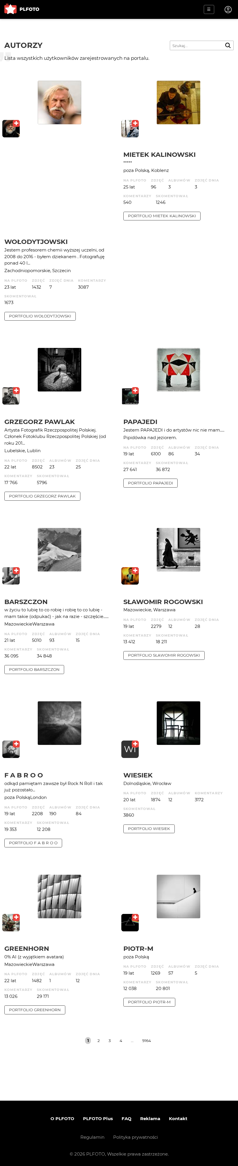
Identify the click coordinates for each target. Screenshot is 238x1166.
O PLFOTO (62, 1118)
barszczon (26, 602)
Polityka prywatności (135, 1137)
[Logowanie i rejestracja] (228, 9)
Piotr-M (138, 948)
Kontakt (178, 1118)
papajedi (140, 422)
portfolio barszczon (34, 669)
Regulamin (92, 1137)
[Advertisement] (59, 194)
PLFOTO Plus (98, 1118)
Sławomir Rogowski (163, 602)
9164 (146, 1040)
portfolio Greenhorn (35, 1009)
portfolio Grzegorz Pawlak (42, 496)
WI (130, 749)
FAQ (126, 1118)
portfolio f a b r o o (33, 842)
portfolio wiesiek (149, 828)
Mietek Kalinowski (159, 154)
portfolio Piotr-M (149, 1002)
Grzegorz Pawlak (39, 422)
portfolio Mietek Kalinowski (162, 215)
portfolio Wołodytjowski (40, 316)
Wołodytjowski (36, 242)
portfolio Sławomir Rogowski (164, 655)
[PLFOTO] (22, 9)
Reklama (150, 1118)
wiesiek (138, 775)
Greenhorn (26, 948)
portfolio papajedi (150, 483)
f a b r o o (23, 775)
